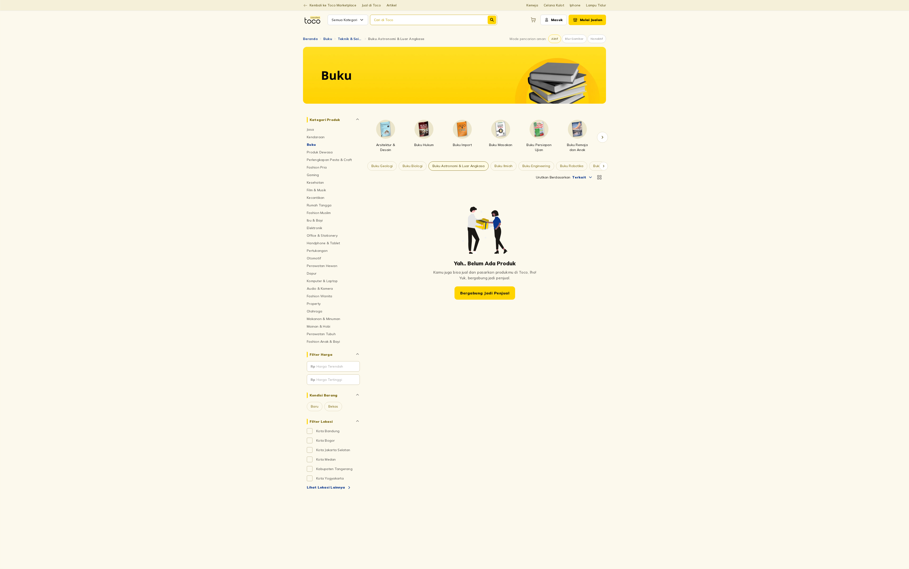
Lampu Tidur (596, 5)
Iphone (575, 5)
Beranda (310, 39)
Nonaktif (597, 38)
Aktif (554, 38)
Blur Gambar (574, 38)
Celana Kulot (554, 5)
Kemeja (532, 5)
